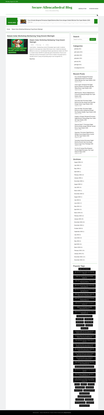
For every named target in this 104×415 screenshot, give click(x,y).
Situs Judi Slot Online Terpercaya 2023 (84, 366)
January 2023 (77, 253)
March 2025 (77, 190)
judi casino (17, 48)
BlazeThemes (67, 412)
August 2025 (77, 184)
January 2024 (77, 219)
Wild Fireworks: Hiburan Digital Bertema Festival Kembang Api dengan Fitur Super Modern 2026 (85, 94)
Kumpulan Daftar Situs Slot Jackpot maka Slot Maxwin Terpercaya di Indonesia (84, 336)
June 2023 (76, 237)
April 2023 (76, 244)
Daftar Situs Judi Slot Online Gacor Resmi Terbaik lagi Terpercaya (84, 290)
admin (32, 45)
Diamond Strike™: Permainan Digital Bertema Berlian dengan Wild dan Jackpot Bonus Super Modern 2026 (85, 126)
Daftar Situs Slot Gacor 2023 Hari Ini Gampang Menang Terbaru (84, 299)
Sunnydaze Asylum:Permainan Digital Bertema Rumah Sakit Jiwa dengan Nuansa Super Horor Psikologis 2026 (84, 142)
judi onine (80, 322)
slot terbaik (90, 402)
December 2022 (78, 256)
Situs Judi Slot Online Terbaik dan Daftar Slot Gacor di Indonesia (84, 363)
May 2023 (76, 241)
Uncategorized (12, 52)
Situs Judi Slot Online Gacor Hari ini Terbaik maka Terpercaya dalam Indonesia (84, 354)
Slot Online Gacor (80, 402)
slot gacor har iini (84, 393)
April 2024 (76, 209)
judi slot (17, 50)
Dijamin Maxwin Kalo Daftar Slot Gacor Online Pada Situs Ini (84, 312)
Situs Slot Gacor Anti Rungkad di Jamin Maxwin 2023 (84, 370)
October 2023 (77, 228)
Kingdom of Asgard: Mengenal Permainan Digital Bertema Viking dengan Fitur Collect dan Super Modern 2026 (85, 118)
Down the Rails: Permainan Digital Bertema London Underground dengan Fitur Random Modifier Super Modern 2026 (85, 110)
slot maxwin (79, 399)
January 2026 (77, 178)
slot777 (91, 384)
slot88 (83, 384)
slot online (89, 399)
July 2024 (76, 200)
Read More (32, 59)
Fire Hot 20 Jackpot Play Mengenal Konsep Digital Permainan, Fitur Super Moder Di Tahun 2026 (84, 150)
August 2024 (77, 197)
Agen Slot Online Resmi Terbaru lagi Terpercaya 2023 (84, 272)
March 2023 (77, 247)
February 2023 (78, 250)
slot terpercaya (84, 405)
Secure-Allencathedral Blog (52, 7)
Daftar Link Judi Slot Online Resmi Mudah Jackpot (84, 277)
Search (92, 39)
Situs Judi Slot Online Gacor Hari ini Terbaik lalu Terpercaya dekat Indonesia (84, 349)
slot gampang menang (84, 396)
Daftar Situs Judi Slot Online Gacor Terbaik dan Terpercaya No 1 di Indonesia (84, 295)
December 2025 (78, 181)
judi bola (11, 48)
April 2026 (76, 171)
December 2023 (78, 222)
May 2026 (76, 168)
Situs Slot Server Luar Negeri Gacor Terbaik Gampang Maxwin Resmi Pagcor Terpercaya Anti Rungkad (84, 380)
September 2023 (78, 231)
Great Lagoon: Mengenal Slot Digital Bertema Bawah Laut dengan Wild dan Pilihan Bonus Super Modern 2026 (84, 86)
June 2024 (76, 203)
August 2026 (77, 162)
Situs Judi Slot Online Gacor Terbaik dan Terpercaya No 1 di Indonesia (84, 358)
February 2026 (78, 174)
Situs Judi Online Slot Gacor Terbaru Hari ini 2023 (84, 341)
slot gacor (78, 390)
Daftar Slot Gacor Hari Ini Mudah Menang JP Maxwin (84, 303)
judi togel (22, 50)
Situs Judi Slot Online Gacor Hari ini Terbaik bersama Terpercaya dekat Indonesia (84, 345)
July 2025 (76, 187)
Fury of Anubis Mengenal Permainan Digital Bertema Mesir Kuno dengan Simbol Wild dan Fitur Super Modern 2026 (59, 20)
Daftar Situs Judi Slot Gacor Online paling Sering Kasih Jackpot (84, 286)
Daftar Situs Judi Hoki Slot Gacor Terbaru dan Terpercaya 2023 (84, 281)
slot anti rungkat (80, 387)
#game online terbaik (84, 268)
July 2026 (76, 165)
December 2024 (78, 193)
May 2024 (76, 206)
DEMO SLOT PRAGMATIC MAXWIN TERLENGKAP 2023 (84, 308)
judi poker (11, 50)
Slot (77, 384)
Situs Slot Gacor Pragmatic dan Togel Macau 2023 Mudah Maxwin (84, 375)
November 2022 (78, 260)
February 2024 (78, 215)
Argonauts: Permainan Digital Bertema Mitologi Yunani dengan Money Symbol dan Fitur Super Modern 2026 (84, 134)
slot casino (89, 387)
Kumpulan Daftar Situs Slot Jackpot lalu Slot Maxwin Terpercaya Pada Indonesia (84, 332)
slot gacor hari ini (89, 390)
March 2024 (77, 212)
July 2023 (76, 234)
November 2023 (78, 225)
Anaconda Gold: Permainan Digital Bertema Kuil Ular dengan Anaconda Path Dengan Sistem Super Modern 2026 (85, 102)
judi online (23, 48)
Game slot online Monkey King (84, 316)
